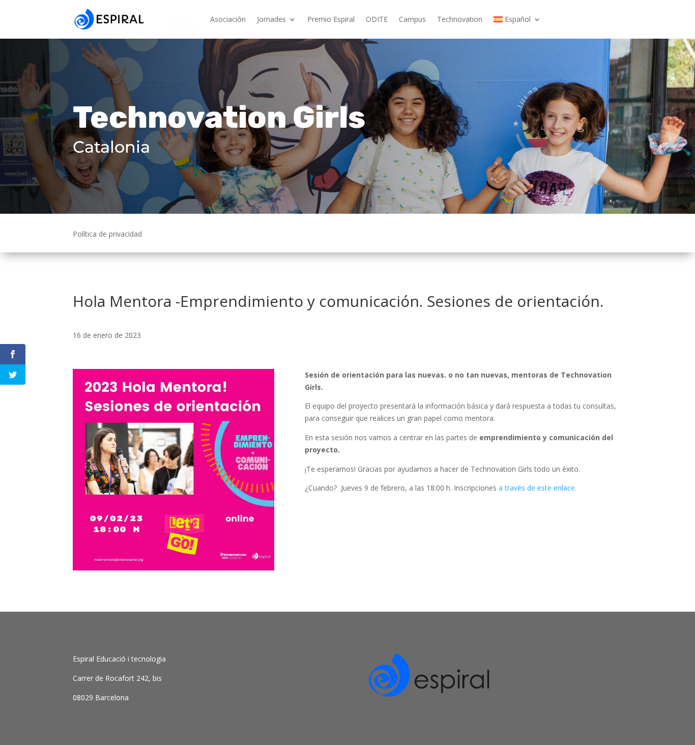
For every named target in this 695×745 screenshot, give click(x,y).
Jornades (271, 19)
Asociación (228, 19)
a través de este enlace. (537, 488)
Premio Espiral (331, 19)
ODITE (377, 19)
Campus (412, 19)
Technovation (459, 19)
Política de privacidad (107, 235)
